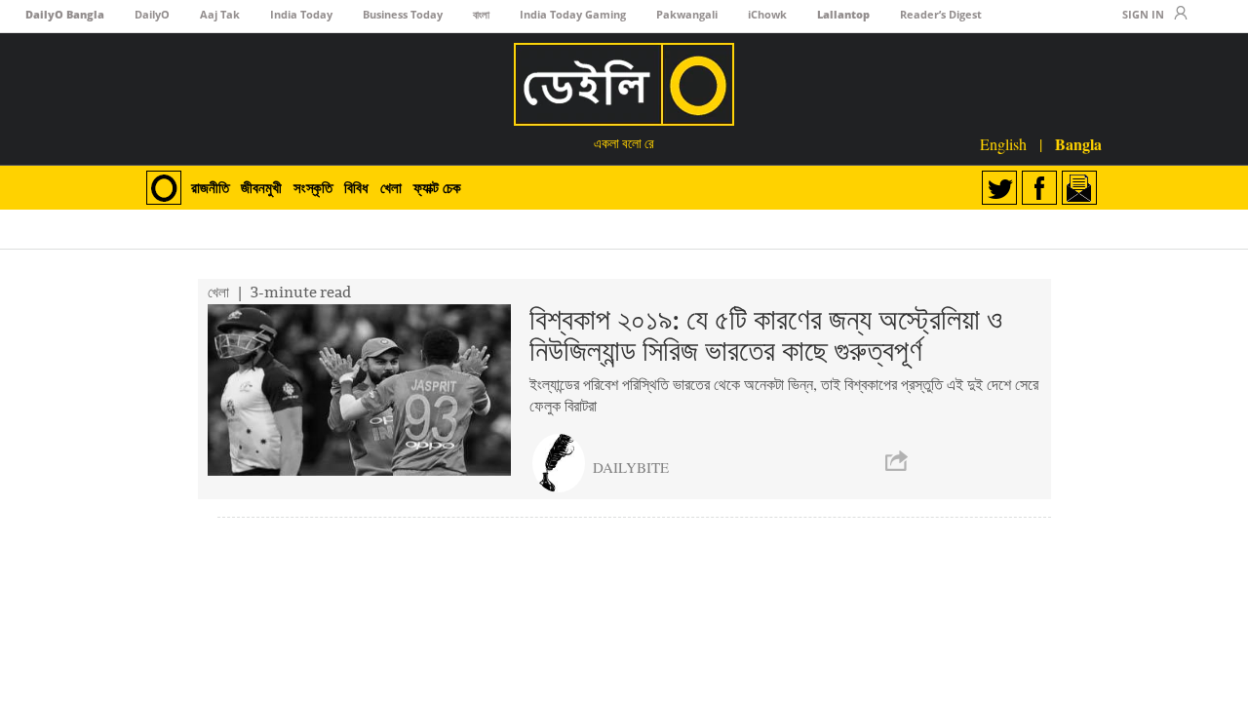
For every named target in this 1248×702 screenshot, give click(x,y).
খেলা (391, 187)
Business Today (403, 14)
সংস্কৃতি (312, 187)
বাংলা (481, 14)
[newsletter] (1079, 198)
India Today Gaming (573, 14)
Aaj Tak (220, 14)
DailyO (152, 14)
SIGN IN (1143, 14)
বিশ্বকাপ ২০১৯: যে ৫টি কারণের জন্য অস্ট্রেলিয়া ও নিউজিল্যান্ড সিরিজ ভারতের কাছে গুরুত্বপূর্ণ (765, 335)
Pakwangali (687, 14)
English (1005, 144)
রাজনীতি (210, 187)
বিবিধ (356, 187)
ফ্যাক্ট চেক (437, 187)
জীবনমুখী (261, 187)
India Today (301, 14)
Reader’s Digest (941, 14)
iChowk (767, 14)
